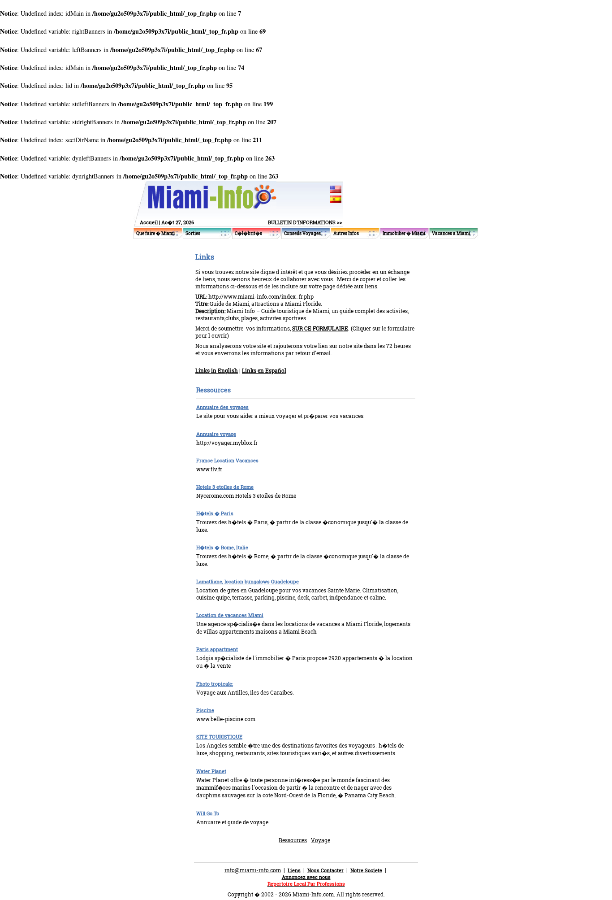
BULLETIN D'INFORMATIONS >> (305, 222)
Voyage (320, 839)
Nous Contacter (325, 870)
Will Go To (207, 813)
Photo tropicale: (214, 683)
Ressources (293, 839)
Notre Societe (366, 870)
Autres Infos (346, 233)
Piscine (205, 710)
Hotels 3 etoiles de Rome (225, 486)
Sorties (192, 233)
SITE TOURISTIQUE (219, 736)
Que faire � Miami (155, 233)
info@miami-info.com (252, 870)
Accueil (149, 222)
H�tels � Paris (214, 513)
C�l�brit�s (248, 233)
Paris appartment (217, 649)
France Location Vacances (227, 460)
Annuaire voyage (216, 433)
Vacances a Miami (451, 233)
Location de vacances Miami (229, 615)
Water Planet (211, 771)
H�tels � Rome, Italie (222, 547)
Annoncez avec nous (306, 877)
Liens (294, 870)
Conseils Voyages (302, 233)
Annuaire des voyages (222, 407)
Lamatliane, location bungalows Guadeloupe (247, 581)
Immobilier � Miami (404, 233)
